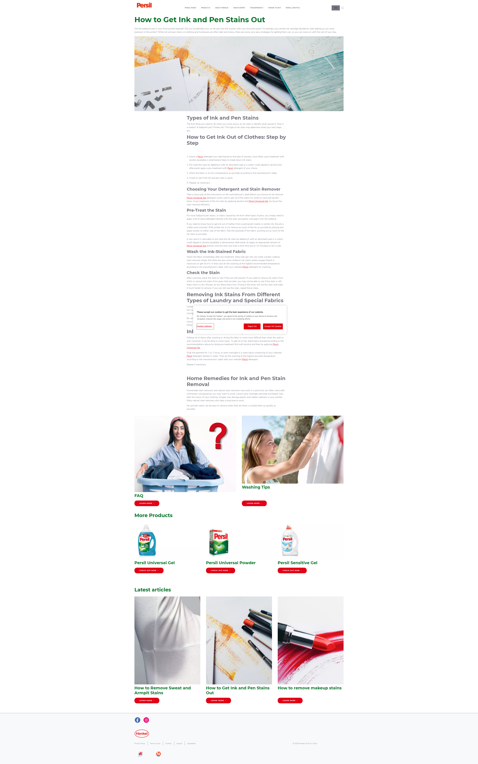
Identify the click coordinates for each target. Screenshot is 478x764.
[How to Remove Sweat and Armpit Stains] (167, 651)
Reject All (252, 326)
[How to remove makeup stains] (311, 651)
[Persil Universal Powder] (239, 549)
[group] (239, 552)
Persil (200, 156)
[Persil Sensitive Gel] (311, 549)
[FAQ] (185, 462)
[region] (240, 320)
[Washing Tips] (293, 462)
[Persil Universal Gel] (167, 549)
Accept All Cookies (272, 326)
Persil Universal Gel (196, 197)
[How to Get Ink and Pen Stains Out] (239, 651)
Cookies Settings (204, 326)
